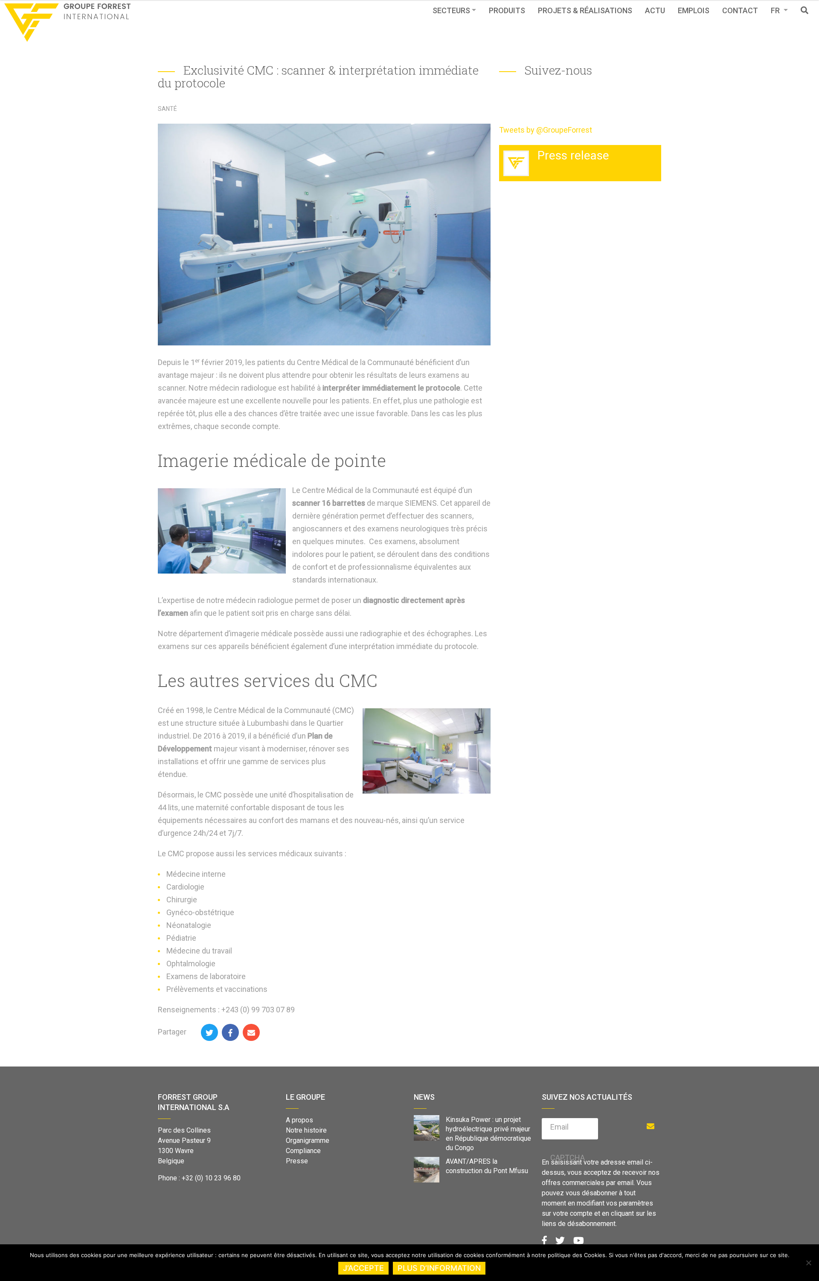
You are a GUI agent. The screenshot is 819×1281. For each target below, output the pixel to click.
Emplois (693, 10)
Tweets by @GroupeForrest (545, 129)
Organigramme (307, 1140)
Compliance (303, 1151)
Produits (507, 10)
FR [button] (776, 10)
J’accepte (363, 1268)
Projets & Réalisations (585, 10)
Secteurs (451, 10)
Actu (655, 10)
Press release (573, 155)
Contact (740, 10)
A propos (299, 1120)
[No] (808, 1262)
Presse (297, 1161)
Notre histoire (306, 1130)
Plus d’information (439, 1268)
